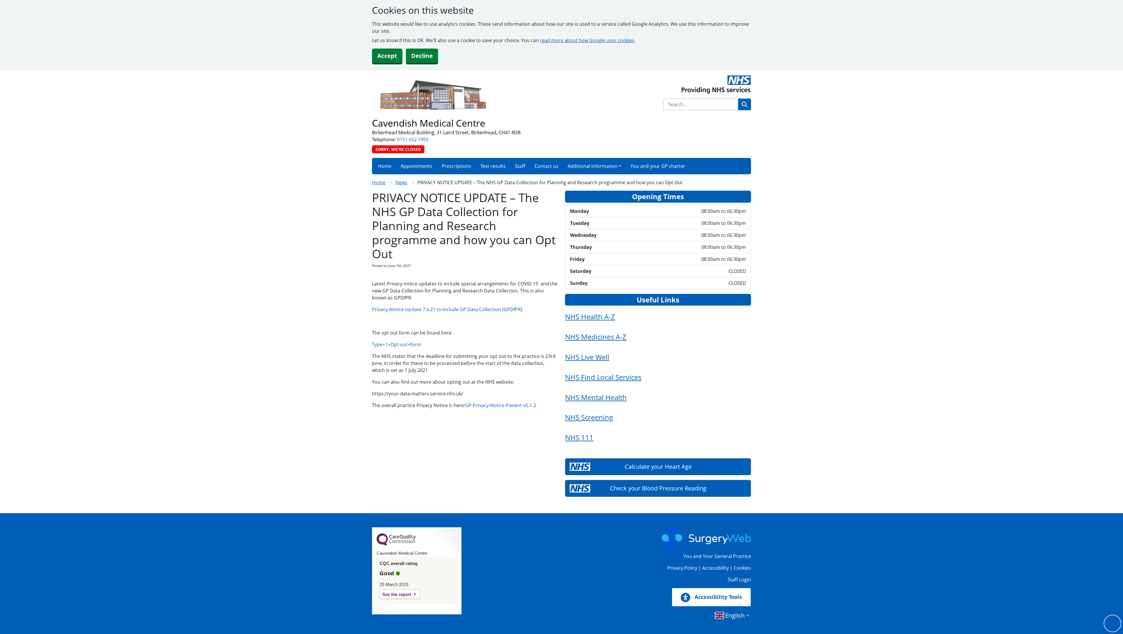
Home (384, 166)
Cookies (742, 568)
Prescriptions (456, 166)
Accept (387, 56)
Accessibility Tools (717, 596)
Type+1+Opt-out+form (396, 344)
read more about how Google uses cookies (587, 40)
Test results (493, 166)
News (401, 182)
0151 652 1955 (412, 139)
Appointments (416, 166)
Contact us (546, 166)
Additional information (593, 166)
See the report (396, 594)
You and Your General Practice (717, 556)
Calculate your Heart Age (658, 467)
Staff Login (739, 579)
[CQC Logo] (396, 544)
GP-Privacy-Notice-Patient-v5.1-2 (500, 405)
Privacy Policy (682, 568)
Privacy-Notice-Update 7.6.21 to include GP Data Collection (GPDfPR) (447, 309)
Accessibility (715, 568)
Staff (520, 166)
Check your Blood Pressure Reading (658, 488)
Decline (422, 56)
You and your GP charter (658, 166)
